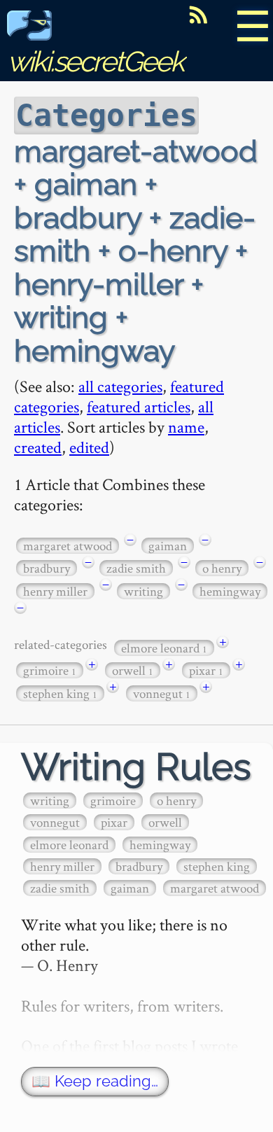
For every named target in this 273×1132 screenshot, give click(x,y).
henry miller (55, 591)
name (186, 427)
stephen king (60, 693)
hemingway (230, 591)
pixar (206, 670)
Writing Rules (136, 767)
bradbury (46, 568)
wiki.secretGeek (95, 61)
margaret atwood (67, 546)
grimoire (49, 670)
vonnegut (161, 693)
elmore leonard (164, 648)
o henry (221, 568)
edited (89, 447)
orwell (132, 670)
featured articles (138, 406)
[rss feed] (198, 15)
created (38, 447)
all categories (120, 386)
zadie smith (136, 568)
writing (143, 591)
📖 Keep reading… (94, 1081)
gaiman (167, 546)
